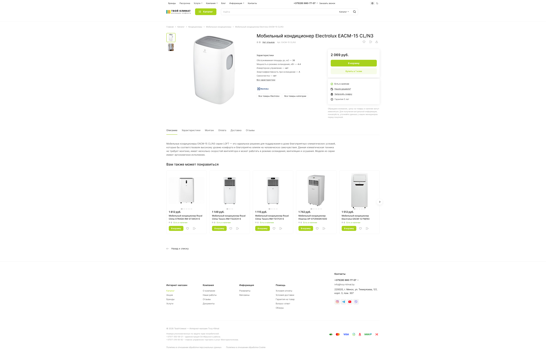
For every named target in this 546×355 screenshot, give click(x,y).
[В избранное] (364, 42)
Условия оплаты (284, 290)
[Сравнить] (371, 42)
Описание (171, 130)
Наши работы (210, 295)
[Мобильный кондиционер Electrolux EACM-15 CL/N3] (214, 70)
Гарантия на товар (285, 299)
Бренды (170, 299)
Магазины (244, 295)
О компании (209, 290)
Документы (209, 303)
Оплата (222, 130)
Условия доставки (285, 295)
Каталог (170, 290)
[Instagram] (337, 302)
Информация (246, 285)
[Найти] (354, 11)
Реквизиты (244, 290)
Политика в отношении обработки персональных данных (194, 347)
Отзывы (250, 130)
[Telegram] (343, 302)
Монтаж (209, 130)
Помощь (280, 285)
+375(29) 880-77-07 (305, 3)
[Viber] (356, 302)
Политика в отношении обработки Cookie (245, 347)
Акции (169, 295)
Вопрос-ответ (283, 303)
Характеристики (191, 130)
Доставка (236, 130)
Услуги (169, 303)
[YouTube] (350, 302)
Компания (208, 285)
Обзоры (280, 307)
